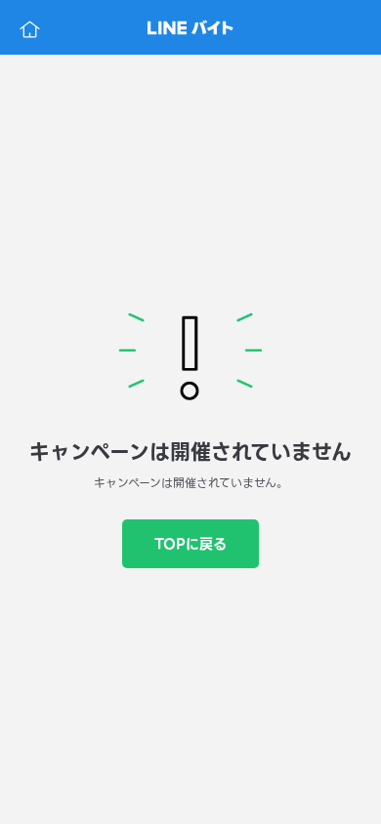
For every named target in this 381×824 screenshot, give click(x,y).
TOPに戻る (190, 544)
